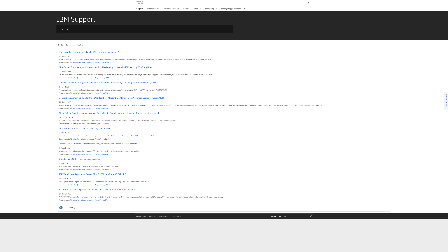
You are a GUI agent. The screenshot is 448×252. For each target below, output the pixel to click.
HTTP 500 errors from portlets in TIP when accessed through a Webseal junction (97, 189)
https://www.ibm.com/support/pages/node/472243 (91, 200)
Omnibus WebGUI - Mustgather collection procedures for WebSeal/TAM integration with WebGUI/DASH (108, 82)
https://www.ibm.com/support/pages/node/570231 (91, 108)
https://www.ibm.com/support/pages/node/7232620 (92, 93)
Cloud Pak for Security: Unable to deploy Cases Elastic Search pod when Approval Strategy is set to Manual (109, 113)
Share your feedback (446, 101)
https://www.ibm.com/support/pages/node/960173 (91, 154)
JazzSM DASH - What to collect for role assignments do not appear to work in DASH (98, 143)
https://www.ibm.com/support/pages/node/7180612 (92, 62)
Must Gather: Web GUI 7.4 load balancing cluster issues (85, 128)
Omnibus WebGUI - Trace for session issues (79, 159)
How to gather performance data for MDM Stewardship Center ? (89, 52)
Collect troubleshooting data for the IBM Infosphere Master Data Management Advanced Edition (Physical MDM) (112, 97)
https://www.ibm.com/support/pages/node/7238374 (92, 124)
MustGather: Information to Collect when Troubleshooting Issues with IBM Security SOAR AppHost (105, 67)
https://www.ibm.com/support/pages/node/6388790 (92, 169)
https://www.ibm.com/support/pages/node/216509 (91, 139)
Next (79, 45)
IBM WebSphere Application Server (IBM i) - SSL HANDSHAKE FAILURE (92, 174)
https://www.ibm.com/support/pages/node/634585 (91, 185)
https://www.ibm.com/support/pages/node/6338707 (92, 78)
